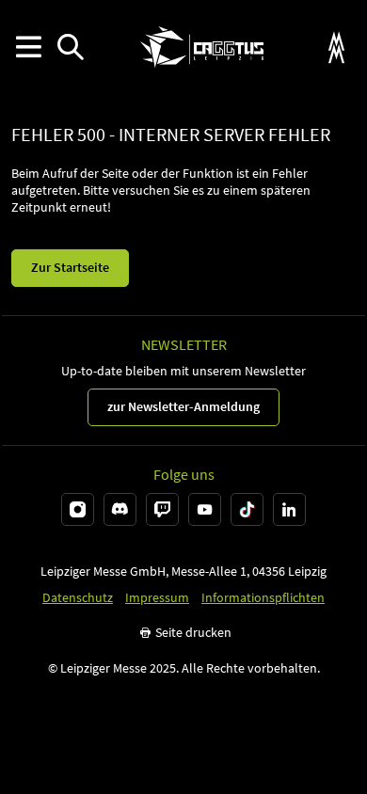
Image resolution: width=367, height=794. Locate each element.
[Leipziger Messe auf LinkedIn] (289, 509)
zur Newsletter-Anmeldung (183, 406)
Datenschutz (77, 598)
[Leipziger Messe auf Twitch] (162, 509)
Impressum (157, 598)
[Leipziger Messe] (336, 47)
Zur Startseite (70, 267)
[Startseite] (202, 47)
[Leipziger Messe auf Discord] (120, 509)
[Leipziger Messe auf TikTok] (247, 509)
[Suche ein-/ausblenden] (70, 47)
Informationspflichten (263, 598)
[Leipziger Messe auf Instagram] (77, 509)
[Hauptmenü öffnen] (27, 47)
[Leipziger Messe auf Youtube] (204, 509)
